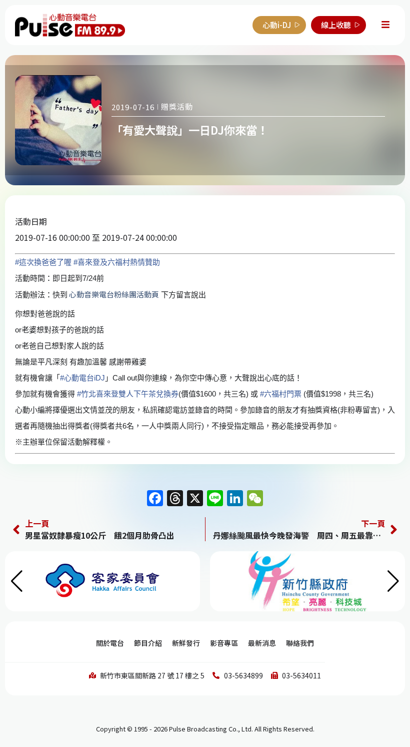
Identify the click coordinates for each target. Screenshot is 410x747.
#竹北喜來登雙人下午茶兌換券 (127, 394)
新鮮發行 (186, 643)
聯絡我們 (300, 643)
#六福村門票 (281, 394)
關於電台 (110, 643)
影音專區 (224, 643)
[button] (393, 581)
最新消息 (262, 643)
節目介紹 (148, 643)
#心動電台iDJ (82, 377)
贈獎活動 (177, 106)
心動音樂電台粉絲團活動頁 (113, 294)
